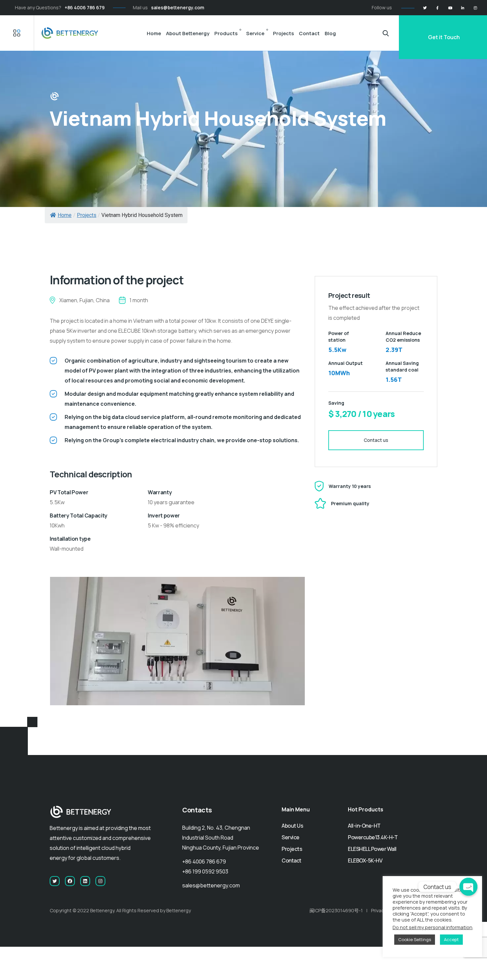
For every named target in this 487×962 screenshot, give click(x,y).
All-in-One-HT (364, 825)
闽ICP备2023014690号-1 (336, 910)
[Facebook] (437, 8)
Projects (283, 33)
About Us (292, 825)
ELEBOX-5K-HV (365, 860)
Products (226, 33)
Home (154, 33)
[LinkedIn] (462, 8)
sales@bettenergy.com (177, 7)
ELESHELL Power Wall (372, 849)
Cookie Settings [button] (414, 939)
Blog (330, 33)
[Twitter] (425, 8)
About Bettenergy (187, 33)
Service (255, 33)
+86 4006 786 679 (85, 7)
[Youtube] (450, 8)
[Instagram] (475, 8)
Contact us (376, 440)
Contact (309, 33)
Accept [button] (451, 939)
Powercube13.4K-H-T (373, 837)
